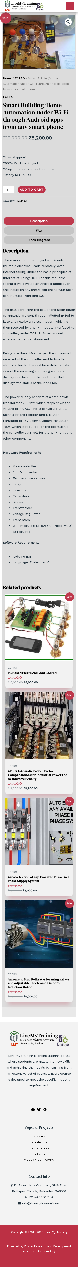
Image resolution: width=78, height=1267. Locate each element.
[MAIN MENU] (70, 6)
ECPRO (20, 78)
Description (39, 221)
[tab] (38, 221)
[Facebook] (33, 1109)
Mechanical (39, 1154)
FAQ (39, 230)
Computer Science (39, 1148)
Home (7, 78)
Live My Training (56, 1232)
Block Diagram (39, 240)
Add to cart (32, 189)
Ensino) (50, 1251)
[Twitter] (39, 1109)
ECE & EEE (39, 1136)
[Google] (45, 1109)
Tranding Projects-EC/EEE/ (39, 1160)
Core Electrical (39, 1142)
